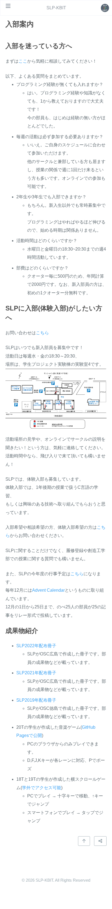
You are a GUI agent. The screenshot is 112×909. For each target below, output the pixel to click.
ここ (22, 61)
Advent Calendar (48, 590)
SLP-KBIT (56, 7)
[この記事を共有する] (100, 841)
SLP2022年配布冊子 (36, 645)
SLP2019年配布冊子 (36, 700)
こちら (42, 332)
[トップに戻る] (84, 841)
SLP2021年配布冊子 (36, 672)
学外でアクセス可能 (41, 787)
